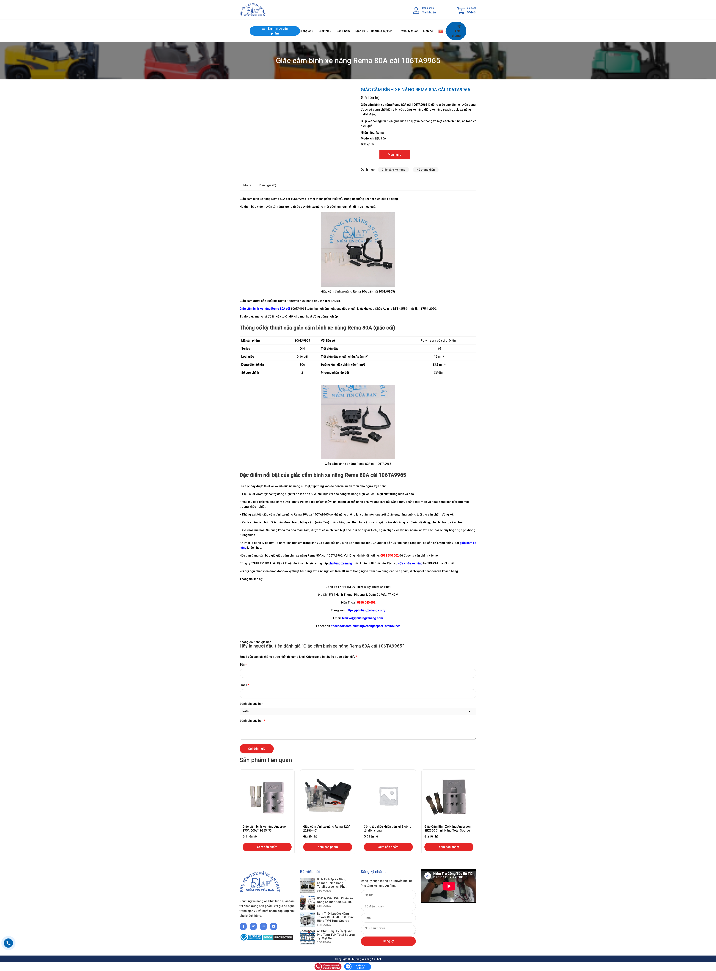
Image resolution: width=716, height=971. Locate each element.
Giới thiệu (325, 31)
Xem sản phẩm (267, 847)
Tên (243, 664)
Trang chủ (306, 31)
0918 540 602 (366, 602)
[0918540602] (8, 943)
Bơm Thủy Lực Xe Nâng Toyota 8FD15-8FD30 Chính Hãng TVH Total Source (335, 917)
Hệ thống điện (426, 169)
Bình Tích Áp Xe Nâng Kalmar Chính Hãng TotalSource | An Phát (331, 883)
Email (244, 685)
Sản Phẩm (343, 31)
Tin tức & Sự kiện (381, 31)
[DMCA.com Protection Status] (278, 935)
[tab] (247, 185)
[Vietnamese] (440, 31)
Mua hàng (394, 154)
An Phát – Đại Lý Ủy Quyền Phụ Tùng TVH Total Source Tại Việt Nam (336, 934)
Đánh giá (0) (267, 185)
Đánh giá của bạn (251, 704)
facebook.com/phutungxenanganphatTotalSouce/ (365, 626)
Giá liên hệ (370, 97)
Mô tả (247, 185)
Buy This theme (456, 30)
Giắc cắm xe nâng (393, 169)
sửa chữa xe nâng (410, 563)
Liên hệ (428, 31)
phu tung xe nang (340, 563)
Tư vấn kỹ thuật (408, 31)
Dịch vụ (360, 31)
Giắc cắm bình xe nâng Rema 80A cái (265, 308)
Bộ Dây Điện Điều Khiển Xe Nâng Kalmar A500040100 (335, 900)
